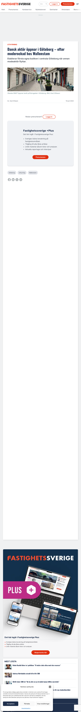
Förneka (27, 704)
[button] (50, 687)
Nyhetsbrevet (41, 10)
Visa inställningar (43, 704)
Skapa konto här (40, 653)
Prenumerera (13, 10)
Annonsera (66, 10)
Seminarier (54, 10)
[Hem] (16, 4)
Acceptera (10, 704)
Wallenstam (32, 172)
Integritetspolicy (26, 708)
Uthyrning (12, 45)
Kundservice (26, 10)
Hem (3, 10)
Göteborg (12, 172)
